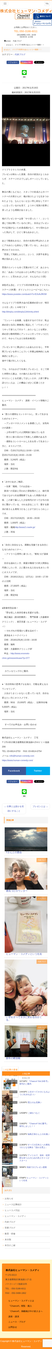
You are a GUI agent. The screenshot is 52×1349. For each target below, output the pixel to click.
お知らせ (9, 1198)
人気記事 (26, 1074)
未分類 (8, 1239)
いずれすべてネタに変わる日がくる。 (24, 1018)
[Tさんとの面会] (26, 839)
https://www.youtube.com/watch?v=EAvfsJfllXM (24, 294)
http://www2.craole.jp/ (25, 527)
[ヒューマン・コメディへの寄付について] (42, 16)
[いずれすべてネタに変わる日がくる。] (26, 988)
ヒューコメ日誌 (12, 1210)
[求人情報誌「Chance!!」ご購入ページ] (24, 16)
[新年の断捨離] (26, 1041)
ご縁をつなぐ (34, 1113)
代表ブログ (20, 54)
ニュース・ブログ (16, 1322)
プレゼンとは (40, 806)
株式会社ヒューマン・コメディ (22, 1270)
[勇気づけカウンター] (26, 873)
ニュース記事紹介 (12, 1156)
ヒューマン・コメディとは (21, 1301)
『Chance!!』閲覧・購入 (20, 1306)
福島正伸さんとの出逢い (39, 1134)
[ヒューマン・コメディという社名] (26, 924)
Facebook (14, 771)
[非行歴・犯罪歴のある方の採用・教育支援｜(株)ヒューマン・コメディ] (26, 10)
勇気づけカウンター (17, 891)
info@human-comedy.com (21, 756)
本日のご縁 (10, 1245)
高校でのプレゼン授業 (37, 1167)
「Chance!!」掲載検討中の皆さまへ (25, 1311)
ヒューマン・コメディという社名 (24, 954)
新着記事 (26, 1078)
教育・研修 (13, 1167)
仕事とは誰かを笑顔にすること (14, 808)
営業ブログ (10, 1228)
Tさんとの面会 (14, 852)
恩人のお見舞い (35, 1102)
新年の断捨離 (13, 1058)
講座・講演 (13, 1316)
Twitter (38, 771)
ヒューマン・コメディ (12, 1081)
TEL (47, 4)
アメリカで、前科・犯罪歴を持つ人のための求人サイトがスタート (34, 1158)
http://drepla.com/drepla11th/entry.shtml (20, 312)
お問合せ (12, 1327)
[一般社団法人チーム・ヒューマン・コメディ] (42, 22)
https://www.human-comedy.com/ (17, 760)
